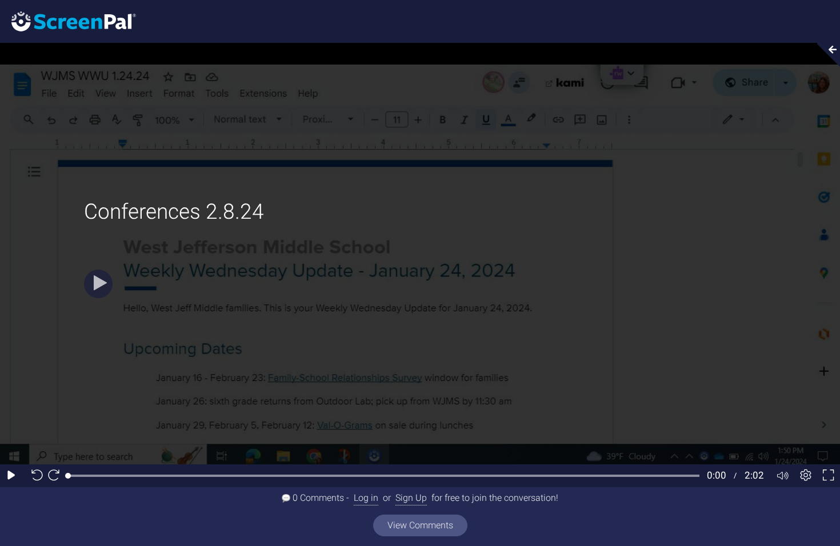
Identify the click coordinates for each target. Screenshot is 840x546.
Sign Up (411, 497)
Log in (366, 497)
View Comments (420, 525)
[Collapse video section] (825, 55)
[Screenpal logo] (68, 20)
